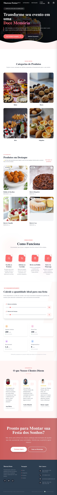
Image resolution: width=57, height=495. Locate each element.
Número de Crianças (12, 311)
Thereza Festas (10, 3)
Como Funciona (42, 2)
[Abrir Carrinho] (53, 2)
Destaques (34, 2)
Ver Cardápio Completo (12, 36)
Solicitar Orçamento (33, 36)
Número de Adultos (12, 304)
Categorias (26, 2)
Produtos (24, 475)
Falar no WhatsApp (37, 449)
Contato (24, 478)
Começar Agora (18, 449)
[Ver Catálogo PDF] (48, 2)
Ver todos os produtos (48, 160)
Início (19, 2)
